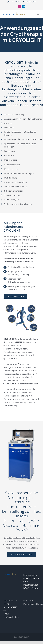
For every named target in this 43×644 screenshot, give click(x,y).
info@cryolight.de (30, 2)
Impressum (28, 600)
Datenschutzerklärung (33, 604)
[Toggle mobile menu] (38, 14)
